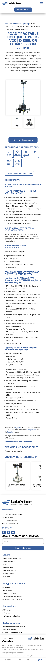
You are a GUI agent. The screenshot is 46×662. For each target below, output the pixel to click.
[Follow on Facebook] (8, 532)
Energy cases (7, 590)
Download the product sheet (20, 173)
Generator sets (7, 587)
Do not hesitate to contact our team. (18, 442)
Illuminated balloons (9, 570)
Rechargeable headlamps (11, 558)
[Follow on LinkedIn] (4, 532)
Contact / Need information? (12, 633)
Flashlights (6, 576)
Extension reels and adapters (12, 596)
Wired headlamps (8, 561)
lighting (18, 427)
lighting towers (31, 430)
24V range (6, 613)
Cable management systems (12, 599)
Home (7, 23)
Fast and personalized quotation (13, 627)
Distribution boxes (9, 593)
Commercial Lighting (20, 23)
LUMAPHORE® (7, 567)
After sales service (9, 630)
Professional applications (11, 616)
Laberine (10, 432)
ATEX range (6, 610)
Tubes (4, 564)
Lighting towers (8, 573)
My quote (24, 9)
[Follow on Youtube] (13, 532)
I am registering (23, 548)
